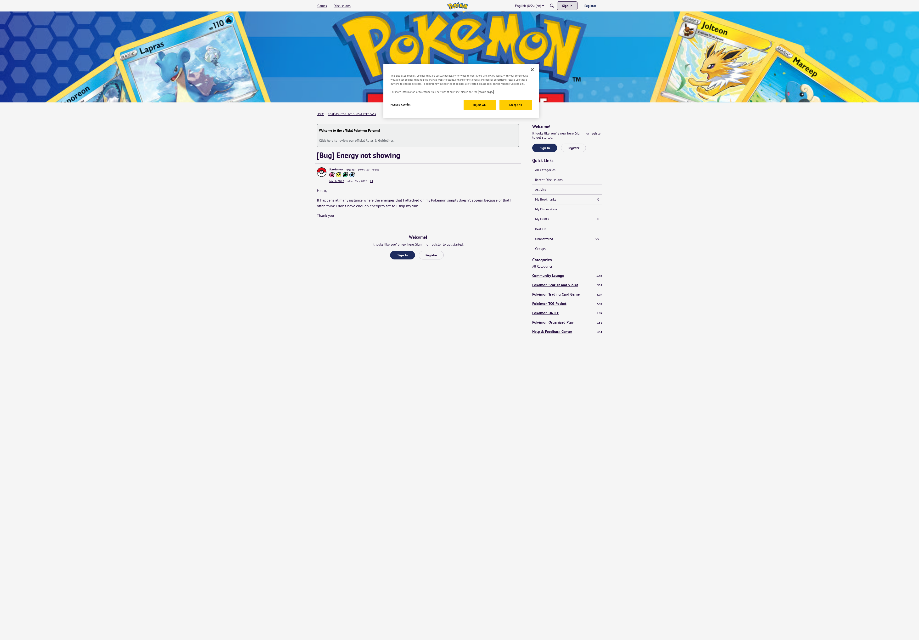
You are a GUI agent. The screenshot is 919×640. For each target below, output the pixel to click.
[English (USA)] (457, 6)
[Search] (552, 5)
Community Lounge (567, 275)
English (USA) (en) (528, 6)
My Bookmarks (567, 199)
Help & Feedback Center (567, 331)
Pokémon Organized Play (567, 322)
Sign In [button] (403, 255)
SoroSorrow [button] (336, 169)
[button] (321, 172)
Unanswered (567, 239)
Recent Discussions (549, 180)
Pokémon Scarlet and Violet (567, 284)
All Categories (545, 170)
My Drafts (567, 219)
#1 (371, 181)
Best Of (540, 229)
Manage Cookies (401, 105)
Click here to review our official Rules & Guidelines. (356, 140)
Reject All (479, 105)
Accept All (515, 105)
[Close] (532, 69)
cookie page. (486, 92)
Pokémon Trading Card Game (567, 294)
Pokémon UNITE (567, 312)
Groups (540, 249)
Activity (540, 189)
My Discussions (546, 209)
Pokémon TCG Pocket (567, 303)
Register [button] (431, 255)
